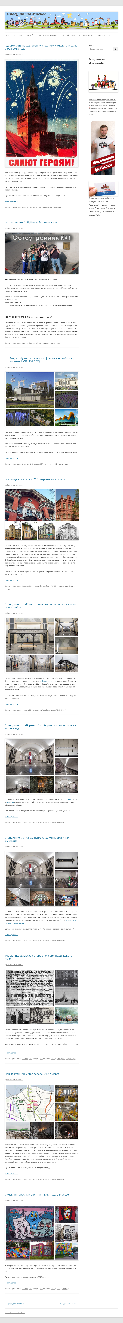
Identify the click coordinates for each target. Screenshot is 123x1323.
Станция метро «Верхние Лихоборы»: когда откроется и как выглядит (40, 726)
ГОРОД (7, 35)
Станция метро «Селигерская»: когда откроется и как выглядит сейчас (41, 605)
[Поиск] (115, 49)
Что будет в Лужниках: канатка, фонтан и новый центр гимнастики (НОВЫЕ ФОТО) (40, 359)
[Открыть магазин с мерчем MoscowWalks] (103, 148)
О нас (110, 35)
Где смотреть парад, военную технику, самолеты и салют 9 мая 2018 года (41, 47)
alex (41, 586)
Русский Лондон (68, 35)
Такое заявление (49, 681)
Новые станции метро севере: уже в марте (32, 1074)
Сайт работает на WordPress (15, 1313)
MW (38, 207)
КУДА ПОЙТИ (30, 35)
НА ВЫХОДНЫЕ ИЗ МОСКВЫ (48, 35)
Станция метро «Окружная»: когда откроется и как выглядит (37, 839)
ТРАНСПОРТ (17, 35)
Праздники (58, 207)
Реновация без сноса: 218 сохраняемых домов (35, 479)
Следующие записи (69, 1304)
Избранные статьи (86, 35)
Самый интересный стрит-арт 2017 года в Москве (37, 1194)
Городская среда (63, 1289)
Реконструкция (63, 464)
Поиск (91, 45)
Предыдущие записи (14, 1304)
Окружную (10, 802)
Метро (53, 710)
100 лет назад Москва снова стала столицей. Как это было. (38, 957)
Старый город (71, 1059)
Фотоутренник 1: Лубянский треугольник (31, 222)
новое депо (66, 799)
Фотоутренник (53, 343)
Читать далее (11, 201)
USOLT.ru (101, 35)
